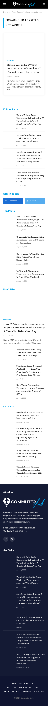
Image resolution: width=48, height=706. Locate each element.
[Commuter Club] (24, 4)
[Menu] (4, 4)
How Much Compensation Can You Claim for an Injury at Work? (30, 620)
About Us (17, 684)
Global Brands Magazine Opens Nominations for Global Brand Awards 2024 (29, 470)
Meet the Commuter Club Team (23, 688)
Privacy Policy (11, 691)
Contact (28, 684)
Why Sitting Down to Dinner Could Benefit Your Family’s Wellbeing (29, 453)
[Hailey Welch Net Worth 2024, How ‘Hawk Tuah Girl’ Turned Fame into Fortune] (24, 44)
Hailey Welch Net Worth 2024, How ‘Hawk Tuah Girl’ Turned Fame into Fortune (24, 68)
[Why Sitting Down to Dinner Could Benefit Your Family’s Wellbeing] (8, 454)
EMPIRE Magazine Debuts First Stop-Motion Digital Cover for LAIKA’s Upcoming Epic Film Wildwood (29, 434)
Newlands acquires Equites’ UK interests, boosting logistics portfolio (30, 415)
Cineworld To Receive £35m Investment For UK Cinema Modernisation (30, 240)
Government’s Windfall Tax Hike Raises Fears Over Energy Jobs (30, 257)
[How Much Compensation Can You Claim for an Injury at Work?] (8, 621)
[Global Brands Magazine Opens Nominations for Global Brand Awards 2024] (8, 470)
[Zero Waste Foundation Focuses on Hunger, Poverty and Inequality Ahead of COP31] (8, 176)
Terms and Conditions (32, 691)
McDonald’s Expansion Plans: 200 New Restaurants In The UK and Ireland (30, 274)
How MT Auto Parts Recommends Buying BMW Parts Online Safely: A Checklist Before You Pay (24, 327)
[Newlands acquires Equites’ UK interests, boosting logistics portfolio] (8, 416)
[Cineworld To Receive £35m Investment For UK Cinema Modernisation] (8, 240)
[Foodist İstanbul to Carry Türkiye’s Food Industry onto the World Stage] (8, 139)
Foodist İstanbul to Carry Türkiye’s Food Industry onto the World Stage (28, 138)
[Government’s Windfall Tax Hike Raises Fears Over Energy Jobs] (8, 257)
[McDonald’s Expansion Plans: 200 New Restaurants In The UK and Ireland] (8, 274)
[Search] (44, 4)
